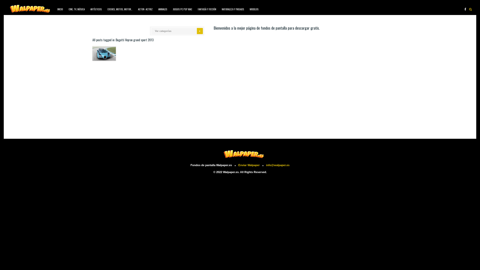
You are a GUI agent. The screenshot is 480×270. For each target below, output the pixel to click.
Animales (162, 9)
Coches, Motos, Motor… (119, 9)
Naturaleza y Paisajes (233, 9)
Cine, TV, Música (77, 9)
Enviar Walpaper (249, 165)
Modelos (254, 9)
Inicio (60, 9)
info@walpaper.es (278, 165)
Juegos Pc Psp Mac (182, 9)
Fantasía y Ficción (207, 9)
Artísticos (96, 9)
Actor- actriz (145, 9)
